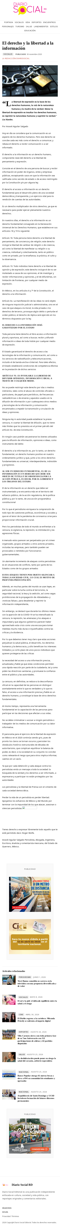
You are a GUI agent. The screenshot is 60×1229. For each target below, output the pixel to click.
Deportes (23, 1032)
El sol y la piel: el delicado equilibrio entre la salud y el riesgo (37, 1002)
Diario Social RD (22, 1184)
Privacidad (6, 1216)
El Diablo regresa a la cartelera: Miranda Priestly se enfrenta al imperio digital (36, 1019)
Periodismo (25, 977)
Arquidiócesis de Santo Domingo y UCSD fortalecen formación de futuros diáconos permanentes (36, 1098)
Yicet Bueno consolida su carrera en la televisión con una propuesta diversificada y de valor (37, 983)
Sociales (8, 54)
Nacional (24, 1072)
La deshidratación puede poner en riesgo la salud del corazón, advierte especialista (37, 1059)
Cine (21, 1014)
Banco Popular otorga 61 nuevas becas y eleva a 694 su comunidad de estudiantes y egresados (36, 1078)
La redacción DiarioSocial (16, 58)
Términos (15, 1216)
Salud (22, 1054)
